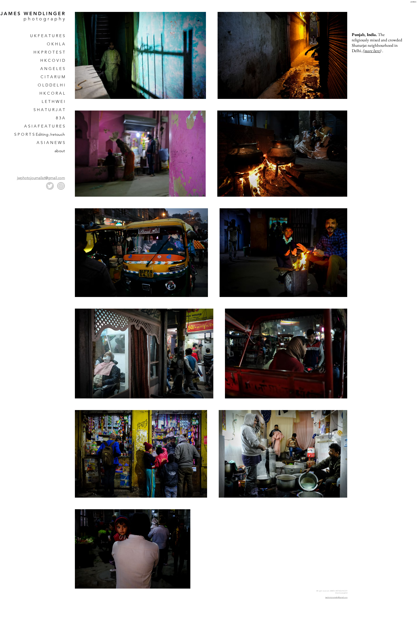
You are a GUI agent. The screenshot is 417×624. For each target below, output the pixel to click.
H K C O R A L (52, 93)
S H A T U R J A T (49, 109)
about (59, 150)
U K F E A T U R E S (47, 35)
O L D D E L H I (51, 85)
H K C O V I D (52, 60)
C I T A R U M (53, 76)
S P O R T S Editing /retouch (39, 134)
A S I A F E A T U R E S (44, 126)
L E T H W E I (53, 101)
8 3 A (60, 117)
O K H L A (56, 43)
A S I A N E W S (51, 142)
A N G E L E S (52, 68)
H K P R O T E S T (49, 52)
